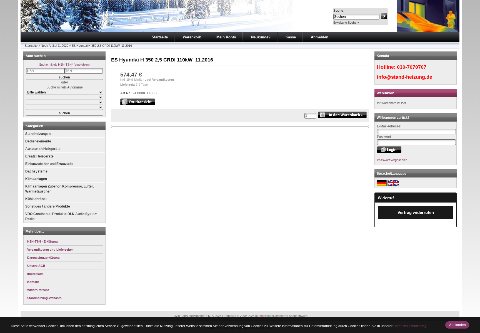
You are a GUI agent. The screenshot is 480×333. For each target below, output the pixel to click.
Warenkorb (192, 37)
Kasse (291, 37)
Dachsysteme (36, 171)
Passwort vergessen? (392, 160)
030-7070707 (411, 67)
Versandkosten (163, 79)
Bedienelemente (38, 141)
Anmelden (319, 37)
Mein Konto (226, 37)
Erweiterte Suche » (346, 22)
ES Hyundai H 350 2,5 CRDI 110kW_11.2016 (102, 45)
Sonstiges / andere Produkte (47, 206)
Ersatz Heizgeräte (39, 156)
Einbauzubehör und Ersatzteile (49, 164)
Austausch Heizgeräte (43, 149)
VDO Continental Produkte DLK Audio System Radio (61, 216)
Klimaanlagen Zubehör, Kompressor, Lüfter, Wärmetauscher (59, 188)
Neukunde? (261, 37)
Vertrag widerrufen (416, 212)
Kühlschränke (36, 199)
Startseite (160, 37)
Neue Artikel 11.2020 (54, 45)
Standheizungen (38, 134)
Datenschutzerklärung (410, 326)
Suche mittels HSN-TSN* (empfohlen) (64, 64)
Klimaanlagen (36, 179)
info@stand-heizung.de (404, 77)
